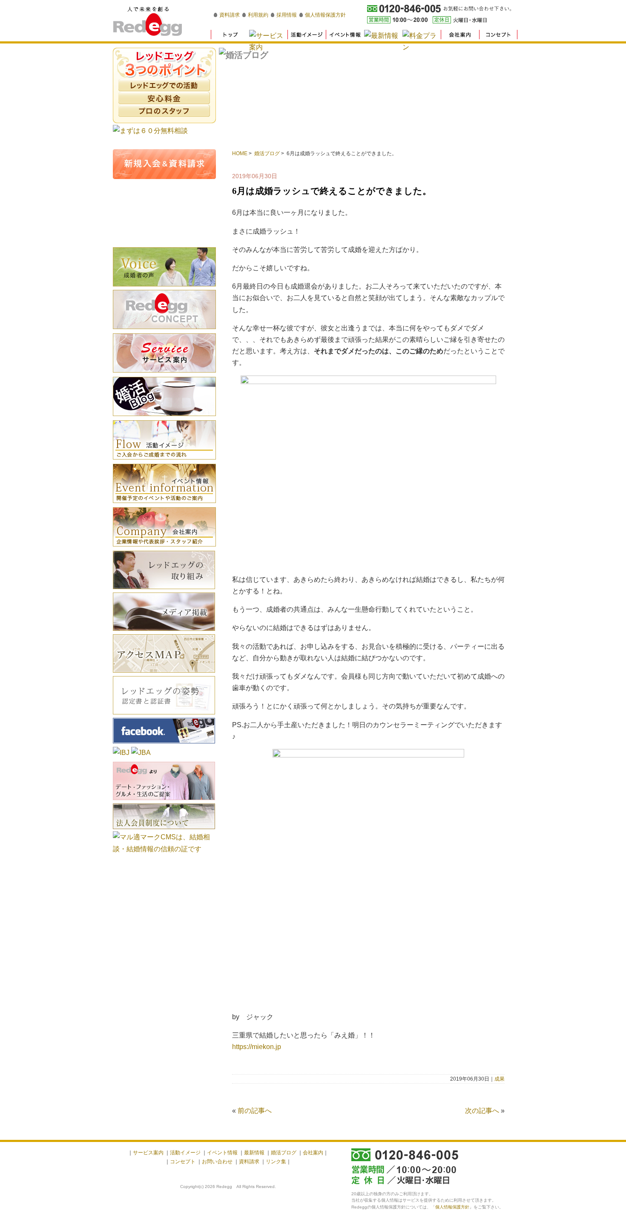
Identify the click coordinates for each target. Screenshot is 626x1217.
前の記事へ (255, 1110)
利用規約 (258, 15)
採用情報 (286, 15)
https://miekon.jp (256, 1046)
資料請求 (229, 15)
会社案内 (164, 526)
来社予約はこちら (164, 228)
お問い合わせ (217, 1162)
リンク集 (276, 1162)
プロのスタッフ (164, 111)
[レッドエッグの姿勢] (164, 715)
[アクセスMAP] (164, 673)
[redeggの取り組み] (164, 590)
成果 (499, 1079)
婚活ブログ (267, 153)
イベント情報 (164, 483)
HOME (239, 153)
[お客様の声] (164, 287)
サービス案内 (148, 1153)
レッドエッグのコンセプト (164, 309)
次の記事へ (482, 1110)
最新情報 (254, 1153)
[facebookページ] (164, 744)
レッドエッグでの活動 (164, 85)
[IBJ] (121, 752)
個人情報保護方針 (325, 15)
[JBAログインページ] (141, 752)
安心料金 (164, 98)
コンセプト (182, 1162)
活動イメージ (164, 440)
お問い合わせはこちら (164, 196)
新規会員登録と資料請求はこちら (164, 164)
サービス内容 (164, 353)
